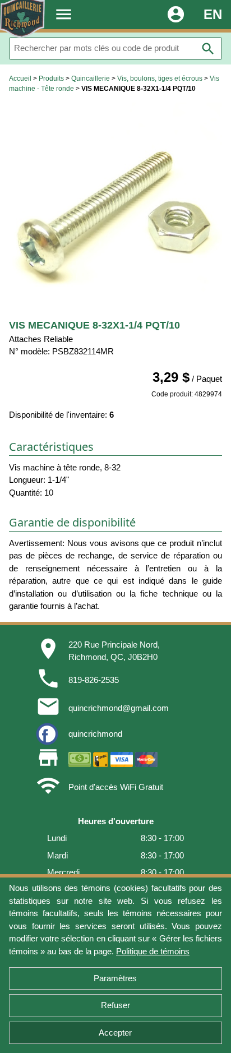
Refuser (115, 1005)
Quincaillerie (90, 78)
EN (213, 14)
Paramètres (115, 978)
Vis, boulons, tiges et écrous (159, 78)
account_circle (176, 14)
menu (63, 14)
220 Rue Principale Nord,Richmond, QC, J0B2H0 (114, 651)
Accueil (20, 78)
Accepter (115, 1032)
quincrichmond (95, 733)
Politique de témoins (153, 951)
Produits (51, 78)
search (208, 49)
